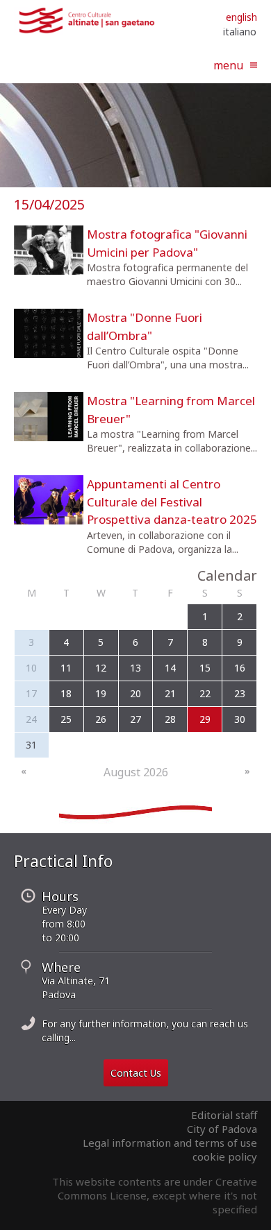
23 (239, 693)
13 (135, 667)
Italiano (239, 31)
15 (205, 667)
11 (66, 667)
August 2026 (136, 772)
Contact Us (135, 1072)
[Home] (87, 30)
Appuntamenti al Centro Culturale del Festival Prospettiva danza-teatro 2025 (172, 501)
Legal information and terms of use (170, 1143)
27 (135, 719)
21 (170, 693)
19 (100, 693)
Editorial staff (224, 1115)
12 (100, 667)
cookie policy (224, 1156)
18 (66, 693)
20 (135, 693)
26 (100, 719)
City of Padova (222, 1129)
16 (239, 667)
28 (170, 719)
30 (239, 719)
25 (66, 719)
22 (205, 693)
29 (205, 719)
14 (170, 667)
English (241, 17)
